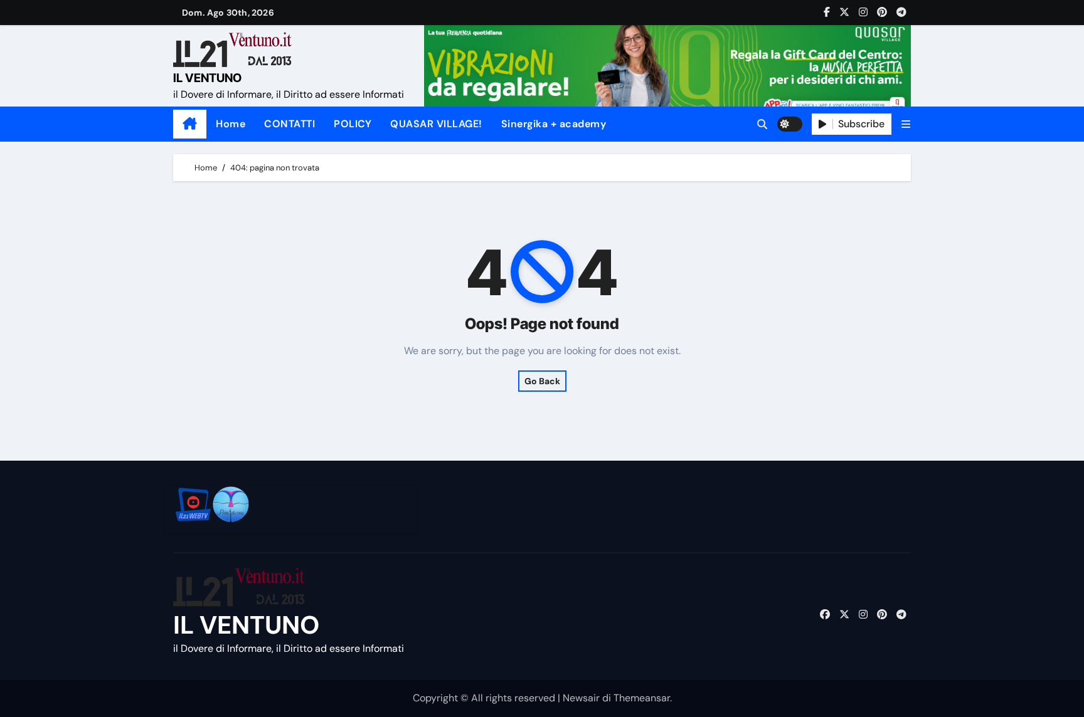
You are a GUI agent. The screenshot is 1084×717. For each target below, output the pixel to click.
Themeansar (642, 697)
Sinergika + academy (554, 123)
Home (230, 123)
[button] (906, 124)
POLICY (352, 123)
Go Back (542, 381)
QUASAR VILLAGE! (436, 123)
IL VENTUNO (207, 78)
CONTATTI (289, 123)
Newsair (581, 697)
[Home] (189, 124)
